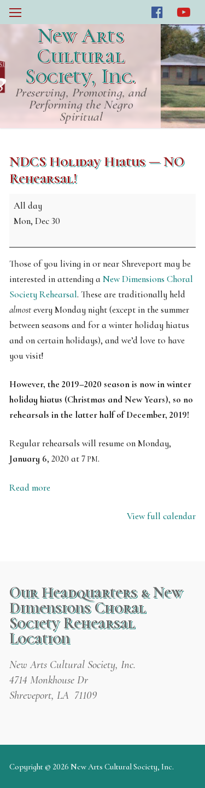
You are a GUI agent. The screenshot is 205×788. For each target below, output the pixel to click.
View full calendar (161, 516)
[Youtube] (184, 12)
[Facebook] (157, 12)
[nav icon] (15, 12)
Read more (29, 487)
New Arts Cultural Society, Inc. (80, 56)
